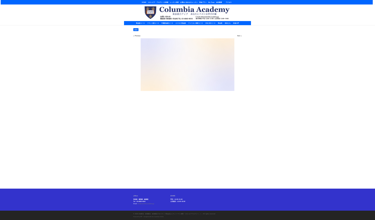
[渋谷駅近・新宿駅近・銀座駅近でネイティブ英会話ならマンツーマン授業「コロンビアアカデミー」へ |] (187, 12)
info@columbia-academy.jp (146, 203)
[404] (187, 64)
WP (141, 216)
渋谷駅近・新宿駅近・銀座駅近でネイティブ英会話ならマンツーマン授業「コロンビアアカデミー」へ (169, 214)
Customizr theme (159, 216)
